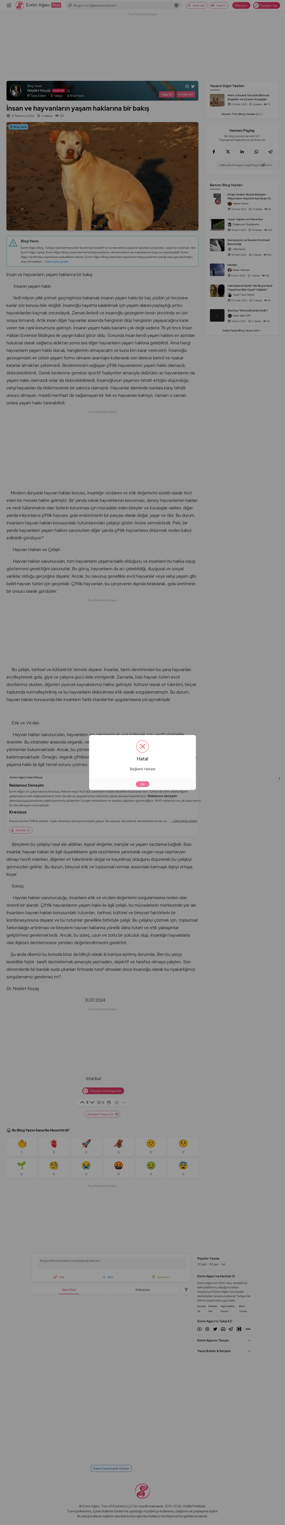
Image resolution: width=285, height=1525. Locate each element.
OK (142, 784)
